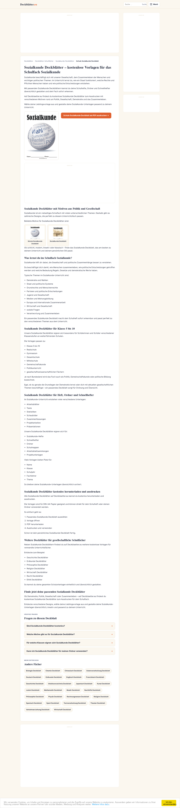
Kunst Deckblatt (103, 684)
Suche (144, 4)
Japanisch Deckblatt (84, 684)
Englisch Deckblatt (73, 677)
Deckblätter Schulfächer (44, 61)
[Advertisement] (69, 34)
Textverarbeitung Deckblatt (75, 703)
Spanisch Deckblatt (34, 703)
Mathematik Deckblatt (53, 690)
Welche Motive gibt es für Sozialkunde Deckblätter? (51, 634)
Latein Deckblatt (32, 690)
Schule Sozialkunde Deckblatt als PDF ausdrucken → (86, 115)
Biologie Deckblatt (33, 671)
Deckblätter (28, 4)
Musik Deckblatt (73, 690)
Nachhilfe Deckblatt (92, 690)
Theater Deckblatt (97, 703)
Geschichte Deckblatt (34, 684)
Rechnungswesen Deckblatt (78, 697)
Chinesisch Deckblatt (73, 671)
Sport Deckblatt (52, 703)
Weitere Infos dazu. (101, 804)
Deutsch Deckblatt (33, 677)
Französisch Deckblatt (95, 677)
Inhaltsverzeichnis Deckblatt (59, 684)
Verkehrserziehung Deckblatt (37, 710)
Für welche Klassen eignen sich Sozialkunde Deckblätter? (53, 643)
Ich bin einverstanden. (169, 803)
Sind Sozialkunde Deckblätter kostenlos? (46, 626)
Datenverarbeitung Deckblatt (98, 671)
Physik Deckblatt (55, 697)
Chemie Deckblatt (53, 671)
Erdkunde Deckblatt (54, 677)
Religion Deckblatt (101, 697)
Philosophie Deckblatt (35, 697)
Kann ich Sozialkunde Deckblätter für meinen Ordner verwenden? (57, 651)
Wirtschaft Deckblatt (62, 710)
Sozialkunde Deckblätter (65, 61)
